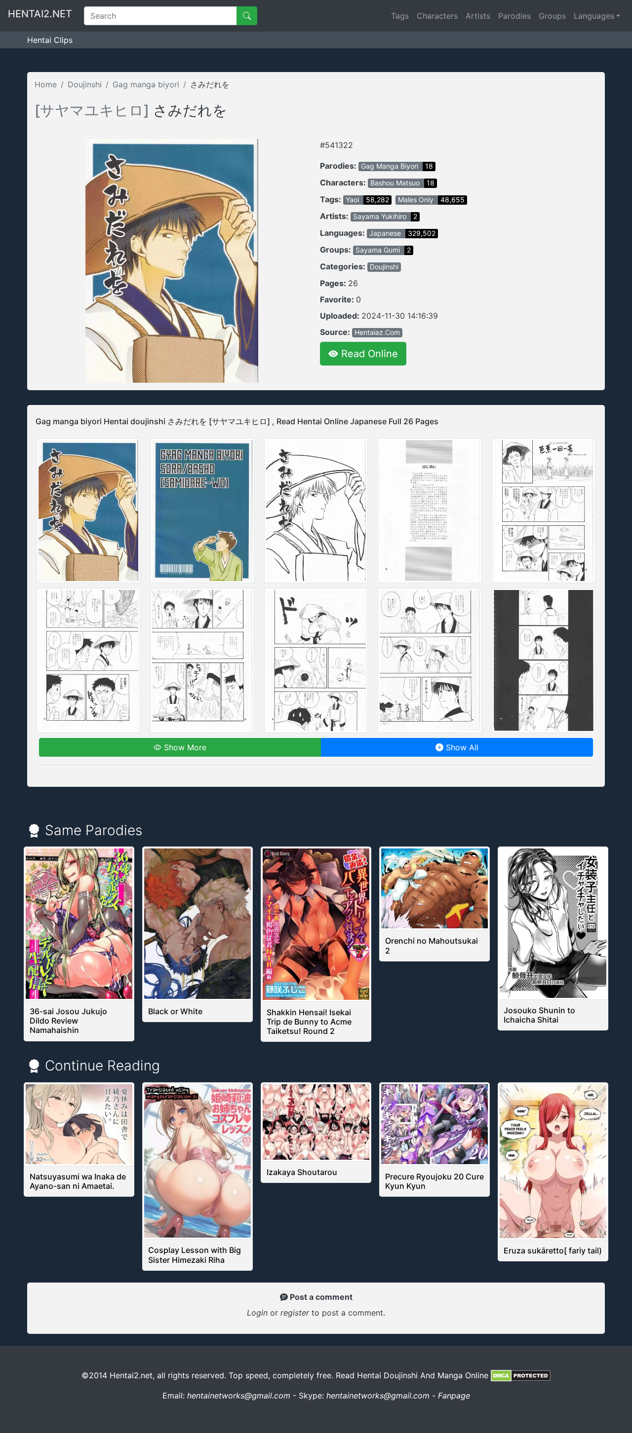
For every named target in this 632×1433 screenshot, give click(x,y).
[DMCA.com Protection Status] (521, 1375)
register (296, 1313)
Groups (552, 16)
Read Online (368, 354)
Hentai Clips (50, 40)
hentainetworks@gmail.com (238, 1395)
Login (257, 1313)
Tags (400, 16)
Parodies (514, 16)
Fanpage (454, 1395)
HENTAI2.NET (40, 14)
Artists (478, 16)
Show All (460, 747)
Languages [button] (594, 16)
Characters (437, 16)
